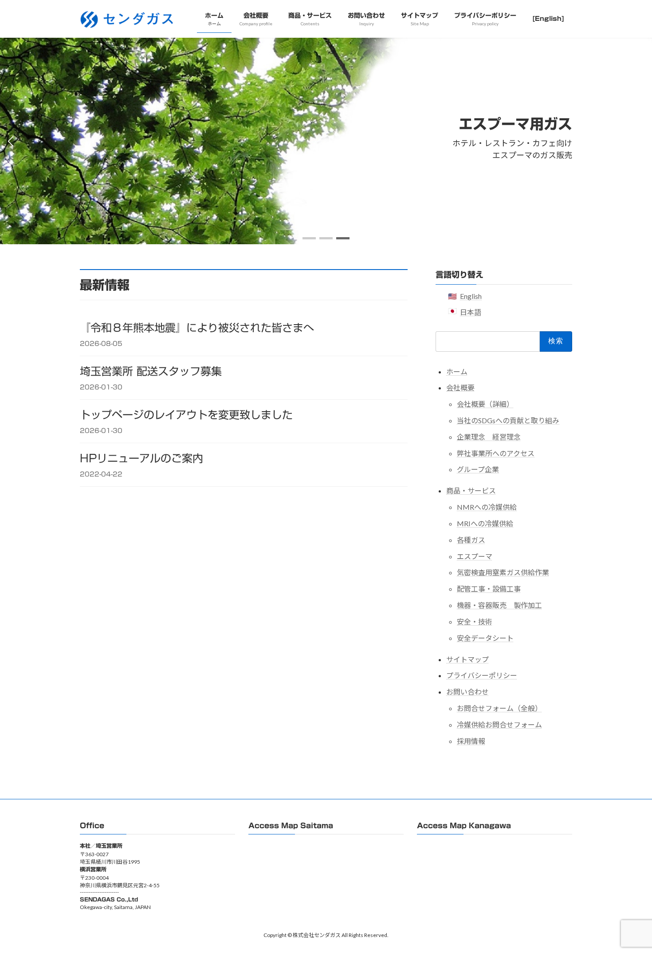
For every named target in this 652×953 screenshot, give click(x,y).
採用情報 (471, 740)
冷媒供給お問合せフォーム (499, 724)
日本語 (470, 312)
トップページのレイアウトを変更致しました (186, 414)
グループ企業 (478, 469)
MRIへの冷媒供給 (485, 523)
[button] (309, 238)
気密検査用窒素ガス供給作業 (503, 572)
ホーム (456, 371)
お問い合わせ (467, 691)
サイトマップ (467, 659)
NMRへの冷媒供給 (487, 507)
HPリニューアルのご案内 (141, 458)
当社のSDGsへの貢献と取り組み (508, 420)
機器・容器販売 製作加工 (499, 605)
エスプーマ (474, 556)
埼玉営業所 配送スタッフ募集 (151, 371)
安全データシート (485, 637)
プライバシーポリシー (481, 675)
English (471, 296)
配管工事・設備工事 (489, 588)
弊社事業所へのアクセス (495, 453)
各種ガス (471, 539)
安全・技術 (474, 621)
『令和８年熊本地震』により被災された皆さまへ (197, 327)
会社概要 (460, 387)
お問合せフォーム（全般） (499, 708)
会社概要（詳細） (485, 404)
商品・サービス (471, 490)
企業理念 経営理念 (489, 436)
